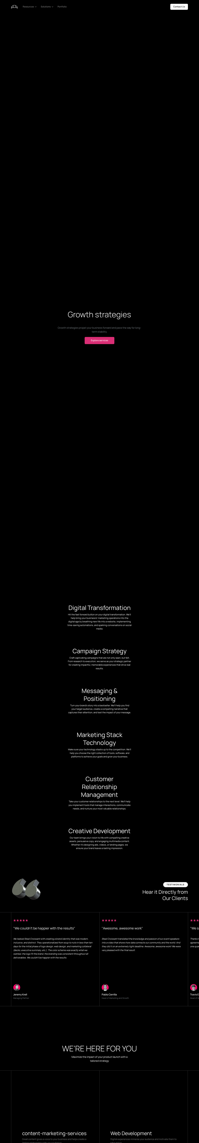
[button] (30, 7)
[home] (14, 6)
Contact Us (179, 6)
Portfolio (62, 6)
